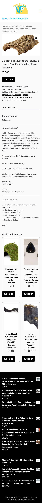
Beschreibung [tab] (9, 107)
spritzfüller (27, 97)
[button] (36, 38)
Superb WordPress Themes (25, 500)
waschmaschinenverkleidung (14, 100)
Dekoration (15, 26)
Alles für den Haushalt (15, 18)
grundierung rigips (20, 95)
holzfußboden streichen (12, 97)
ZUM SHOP (8, 79)
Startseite (6, 26)
